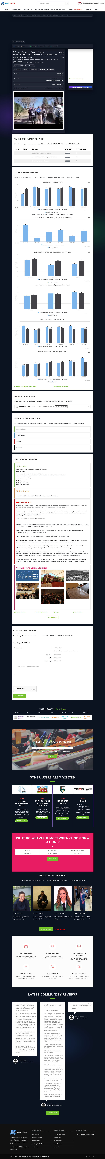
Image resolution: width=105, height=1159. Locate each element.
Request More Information (81, 87)
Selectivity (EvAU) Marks (38, 1144)
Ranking (51, 248)
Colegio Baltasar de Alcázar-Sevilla (54, 1105)
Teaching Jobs (39, 9)
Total (56, 248)
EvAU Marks (25, 46)
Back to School (77, 717)
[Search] (67, 3)
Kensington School (62, 802)
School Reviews (57, 1144)
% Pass (58, 212)
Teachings (17, 46)
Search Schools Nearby (77, 79)
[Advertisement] (52, 28)
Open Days (33, 46)
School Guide (60, 9)
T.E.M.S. (83, 801)
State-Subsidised (48, 751)
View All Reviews (53, 1112)
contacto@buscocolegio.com (86, 1134)
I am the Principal (52, 617)
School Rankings (52, 953)
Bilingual (67, 751)
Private (59, 751)
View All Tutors (47, 929)
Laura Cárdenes (80, 913)
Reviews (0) (54, 46)
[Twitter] (89, 1156)
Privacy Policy (35, 1156)
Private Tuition (28, 9)
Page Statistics (52, 974)
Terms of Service (46, 1156)
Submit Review (20, 695)
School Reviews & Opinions (79, 954)
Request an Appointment (61, 406)
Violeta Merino (59, 913)
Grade (47, 212)
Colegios (74, 9)
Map (47, 46)
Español (89, 9)
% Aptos (55, 382)
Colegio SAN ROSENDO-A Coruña (26, 1062)
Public (37, 751)
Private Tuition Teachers (52, 875)
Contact (97, 9)
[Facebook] (86, 1156)
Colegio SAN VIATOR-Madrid (81, 1018)
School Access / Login (59, 1134)
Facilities (42, 69)
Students (52, 212)
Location (17, 69)
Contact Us (56, 1147)
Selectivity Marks (79, 974)
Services (41, 46)
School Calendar (30, 65)
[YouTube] (93, 1156)
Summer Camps (16, 9)
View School (21, 821)
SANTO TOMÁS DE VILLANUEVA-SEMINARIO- (42, 803)
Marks (25, 69)
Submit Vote (53, 859)
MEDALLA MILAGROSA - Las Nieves (22, 803)
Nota (50, 382)
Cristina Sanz (18, 913)
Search (6, 9)
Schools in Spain (36, 1134)
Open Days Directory (37, 1137)
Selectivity (56, 717)
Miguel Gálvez (38, 913)
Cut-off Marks (65, 717)
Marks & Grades (48, 9)
